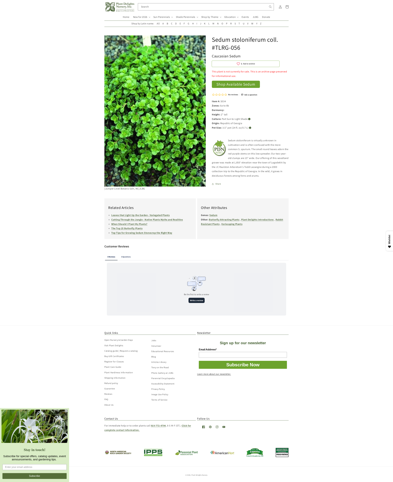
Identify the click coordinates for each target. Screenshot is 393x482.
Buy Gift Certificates (114, 356)
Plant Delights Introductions (257, 219)
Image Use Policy (159, 394)
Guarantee (109, 388)
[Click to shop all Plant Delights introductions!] (219, 149)
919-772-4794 (158, 425)
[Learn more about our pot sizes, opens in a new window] (250, 128)
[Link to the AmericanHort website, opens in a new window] (222, 453)
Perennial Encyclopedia (163, 378)
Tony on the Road (160, 367)
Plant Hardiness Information (118, 372)
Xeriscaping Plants (231, 224)
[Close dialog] (66, 410)
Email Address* (208, 349)
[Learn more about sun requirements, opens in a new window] (249, 119)
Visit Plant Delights (113, 345)
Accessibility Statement (163, 383)
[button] (141, 17)
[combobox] (206, 6)
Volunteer (156, 346)
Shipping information (115, 377)
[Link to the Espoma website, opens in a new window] (255, 456)
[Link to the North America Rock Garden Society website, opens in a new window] (117, 453)
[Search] (270, 6)
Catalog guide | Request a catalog (121, 350)
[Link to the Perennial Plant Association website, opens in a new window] (186, 454)
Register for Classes (114, 361)
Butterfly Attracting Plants (224, 219)
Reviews (108, 394)
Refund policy (111, 383)
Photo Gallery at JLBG (162, 373)
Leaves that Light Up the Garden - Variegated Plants (140, 215)
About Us (109, 404)
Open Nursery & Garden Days (118, 340)
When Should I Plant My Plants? (129, 224)
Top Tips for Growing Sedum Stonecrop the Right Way (141, 232)
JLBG (255, 17)
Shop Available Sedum (235, 84)
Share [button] (218, 183)
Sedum (213, 215)
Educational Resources (162, 351)
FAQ (106, 399)
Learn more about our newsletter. (214, 374)
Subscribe (34, 476)
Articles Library (158, 362)
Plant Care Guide (112, 367)
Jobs (153, 340)
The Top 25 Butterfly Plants (126, 228)
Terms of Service (159, 399)
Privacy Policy (158, 389)
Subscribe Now (242, 364)
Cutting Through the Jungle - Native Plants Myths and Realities (147, 219)
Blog (153, 356)
